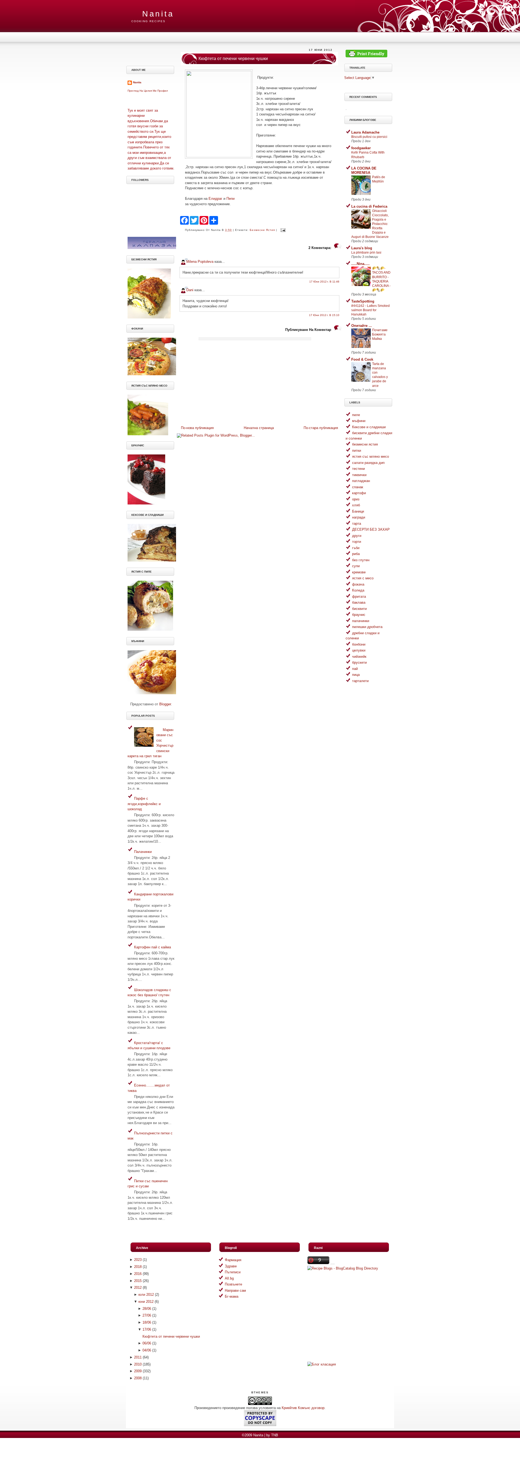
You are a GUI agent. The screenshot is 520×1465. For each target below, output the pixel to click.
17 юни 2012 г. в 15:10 (324, 315)
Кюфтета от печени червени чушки (233, 58)
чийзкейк (359, 657)
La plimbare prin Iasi (366, 252)
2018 (138, 1267)
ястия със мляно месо (370, 456)
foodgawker (361, 148)
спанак (357, 487)
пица (356, 675)
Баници (358, 511)
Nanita (158, 13)
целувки (358, 650)
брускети (359, 662)
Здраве (231, 1266)
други (356, 536)
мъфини (358, 421)
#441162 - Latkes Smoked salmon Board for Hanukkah (370, 310)
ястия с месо (362, 578)
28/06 (146, 1309)
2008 (138, 1378)
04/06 (146, 1350)
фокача (358, 584)
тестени (358, 469)
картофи (359, 493)
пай (355, 669)
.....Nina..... (360, 264)
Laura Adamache (365, 132)
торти (356, 542)
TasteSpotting (362, 301)
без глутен (360, 560)
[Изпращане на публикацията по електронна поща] (282, 229)
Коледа (358, 590)
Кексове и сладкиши (369, 427)
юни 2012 (146, 1302)
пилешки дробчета (367, 627)
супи (356, 566)
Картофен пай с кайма (152, 947)
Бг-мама (231, 1296)
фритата (359, 596)
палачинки (360, 621)
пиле (356, 415)
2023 (138, 1260)
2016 (138, 1274)
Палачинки (143, 852)
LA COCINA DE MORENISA (363, 170)
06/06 (146, 1343)
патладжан (361, 481)
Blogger (165, 704)
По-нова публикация (197, 428)
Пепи (232, 199)
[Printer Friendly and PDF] (366, 56)
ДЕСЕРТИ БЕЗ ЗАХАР (371, 529)
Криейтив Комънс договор (303, 1408)
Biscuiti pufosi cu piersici (369, 137)
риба (356, 554)
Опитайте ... (361, 326)
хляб (356, 505)
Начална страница (259, 428)
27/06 (146, 1315)
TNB (274, 1435)
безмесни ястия (262, 229)
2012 (138, 1287)
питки (356, 451)
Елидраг (215, 199)
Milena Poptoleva (199, 262)
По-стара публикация (321, 428)
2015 (138, 1281)
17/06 (146, 1329)
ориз (355, 499)
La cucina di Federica (369, 206)
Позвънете (233, 1284)
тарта (356, 523)
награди (358, 517)
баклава (358, 602)
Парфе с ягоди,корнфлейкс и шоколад (144, 803)
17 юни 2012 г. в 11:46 (324, 281)
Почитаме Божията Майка (380, 334)
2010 (138, 1364)
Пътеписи (232, 1272)
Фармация (233, 1260)
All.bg (229, 1278)
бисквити (359, 609)
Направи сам (235, 1290)
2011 (138, 1357)
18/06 (146, 1322)
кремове (359, 572)
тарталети (360, 681)
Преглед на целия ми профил (148, 90)
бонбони (358, 644)
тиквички (359, 475)
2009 (138, 1371)
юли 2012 (146, 1295)
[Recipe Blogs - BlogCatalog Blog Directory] (342, 1268)
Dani (189, 290)
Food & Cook (362, 359)
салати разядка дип (368, 463)
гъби (355, 548)
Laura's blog (361, 248)
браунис (358, 615)
